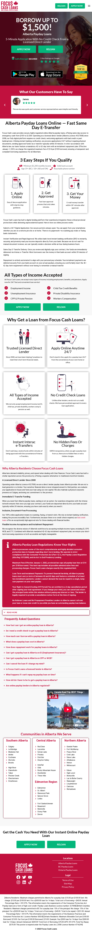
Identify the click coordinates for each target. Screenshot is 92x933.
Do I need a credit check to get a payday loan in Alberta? (32, 631)
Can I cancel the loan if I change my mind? (25, 663)
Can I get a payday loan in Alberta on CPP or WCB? (29, 658)
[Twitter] (24, 877)
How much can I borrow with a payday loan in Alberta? (31, 636)
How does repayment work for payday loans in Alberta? (31, 647)
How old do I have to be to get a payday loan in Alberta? (32, 680)
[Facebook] (18, 877)
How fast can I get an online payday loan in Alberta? (30, 625)
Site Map (68, 883)
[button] (89, 6)
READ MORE (12, 612)
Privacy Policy (68, 887)
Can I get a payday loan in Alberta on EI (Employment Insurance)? (36, 653)
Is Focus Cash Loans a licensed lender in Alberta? (29, 669)
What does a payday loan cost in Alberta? (25, 642)
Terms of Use (67, 880)
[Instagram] (18, 882)
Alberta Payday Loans (67, 863)
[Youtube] (30, 877)
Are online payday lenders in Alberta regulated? (28, 685)
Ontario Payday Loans (68, 870)
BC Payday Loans (65, 867)
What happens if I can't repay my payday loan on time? (31, 674)
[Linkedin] (24, 882)
